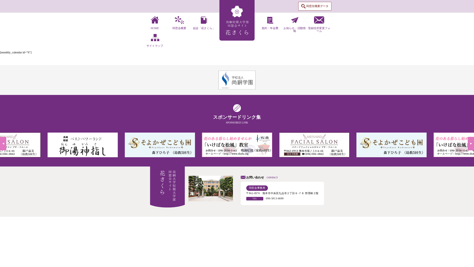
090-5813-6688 (274, 198)
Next (471, 143)
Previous (3, 143)
